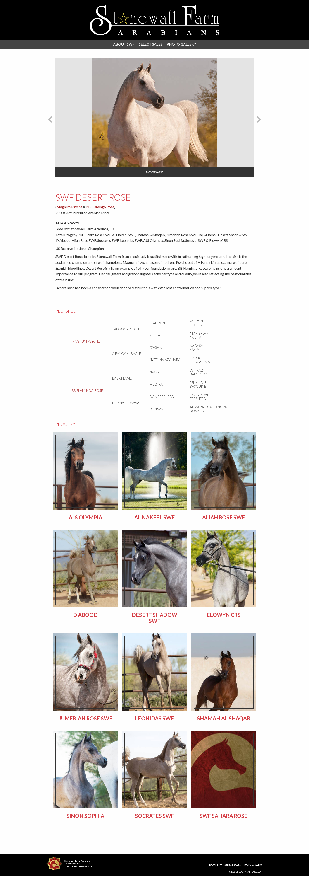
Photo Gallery (181, 44)
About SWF (123, 44)
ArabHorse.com (254, 872)
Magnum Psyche (69, 207)
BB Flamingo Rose (100, 207)
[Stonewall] (154, 20)
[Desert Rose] (154, 112)
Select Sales (150, 44)
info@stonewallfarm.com (84, 866)
